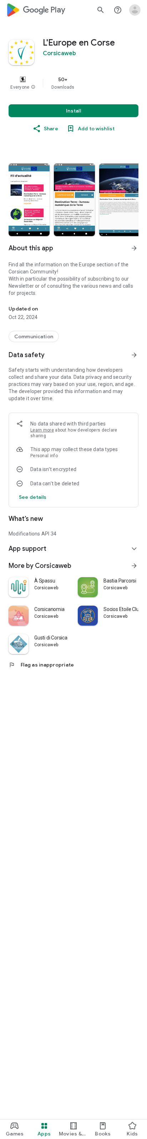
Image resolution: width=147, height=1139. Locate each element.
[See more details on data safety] (33, 497)
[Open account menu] (134, 10)
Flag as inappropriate (41, 665)
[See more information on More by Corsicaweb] (134, 565)
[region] (73, 83)
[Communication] (34, 336)
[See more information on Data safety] (134, 355)
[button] (33, 87)
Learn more (42, 430)
